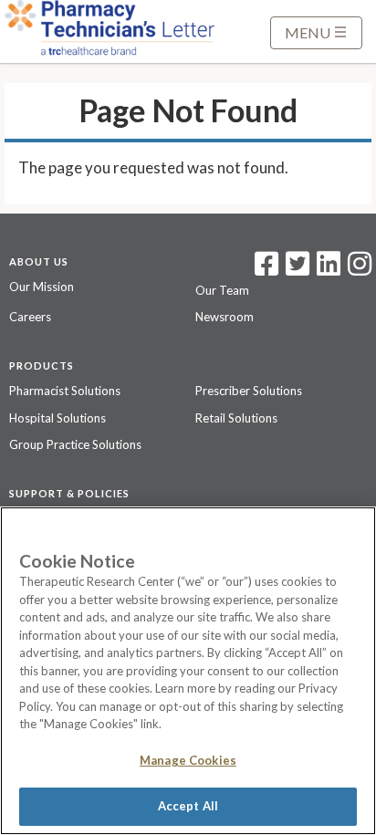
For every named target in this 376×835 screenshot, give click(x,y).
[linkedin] (328, 269)
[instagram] (359, 269)
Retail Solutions (236, 418)
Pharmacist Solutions (64, 390)
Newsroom (224, 316)
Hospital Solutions (57, 418)
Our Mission (41, 286)
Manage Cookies (188, 760)
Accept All (188, 805)
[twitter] (295, 269)
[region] (188, 670)
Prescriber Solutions (248, 390)
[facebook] (266, 269)
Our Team (222, 290)
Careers (30, 316)
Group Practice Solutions (75, 444)
